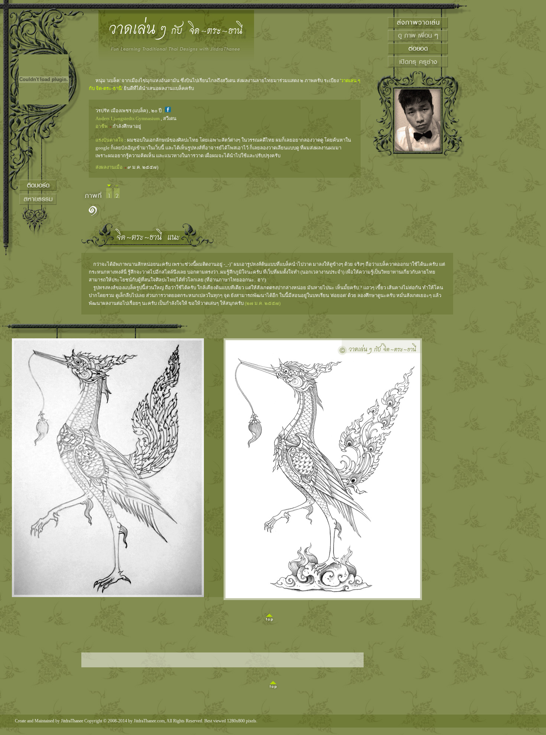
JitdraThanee (72, 720)
